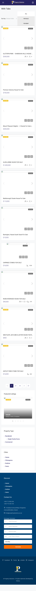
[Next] (24, 385)
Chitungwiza (8, 460)
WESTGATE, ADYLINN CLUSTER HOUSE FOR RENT (19, 335)
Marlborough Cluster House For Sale (14, 198)
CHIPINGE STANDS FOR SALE (12, 262)
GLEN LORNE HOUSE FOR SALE (13, 162)
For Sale (26, 18)
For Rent (26, 23)
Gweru (7, 466)
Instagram (31, 560)
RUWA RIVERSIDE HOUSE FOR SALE (14, 299)
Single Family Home (14, 439)
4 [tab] (21, 422)
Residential (8, 436)
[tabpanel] (18, 408)
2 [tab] (16, 422)
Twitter (15, 560)
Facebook (7, 560)
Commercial (8, 442)
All (26, 13)
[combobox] (11, 18)
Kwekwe (7, 463)
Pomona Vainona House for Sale (13, 90)
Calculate (18, 547)
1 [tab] (14, 422)
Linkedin (22, 560)
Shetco (18, 581)
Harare (7, 457)
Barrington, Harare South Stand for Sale (15, 234)
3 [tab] (19, 422)
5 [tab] (24, 422)
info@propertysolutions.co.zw (14, 513)
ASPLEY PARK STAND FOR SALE (13, 371)
